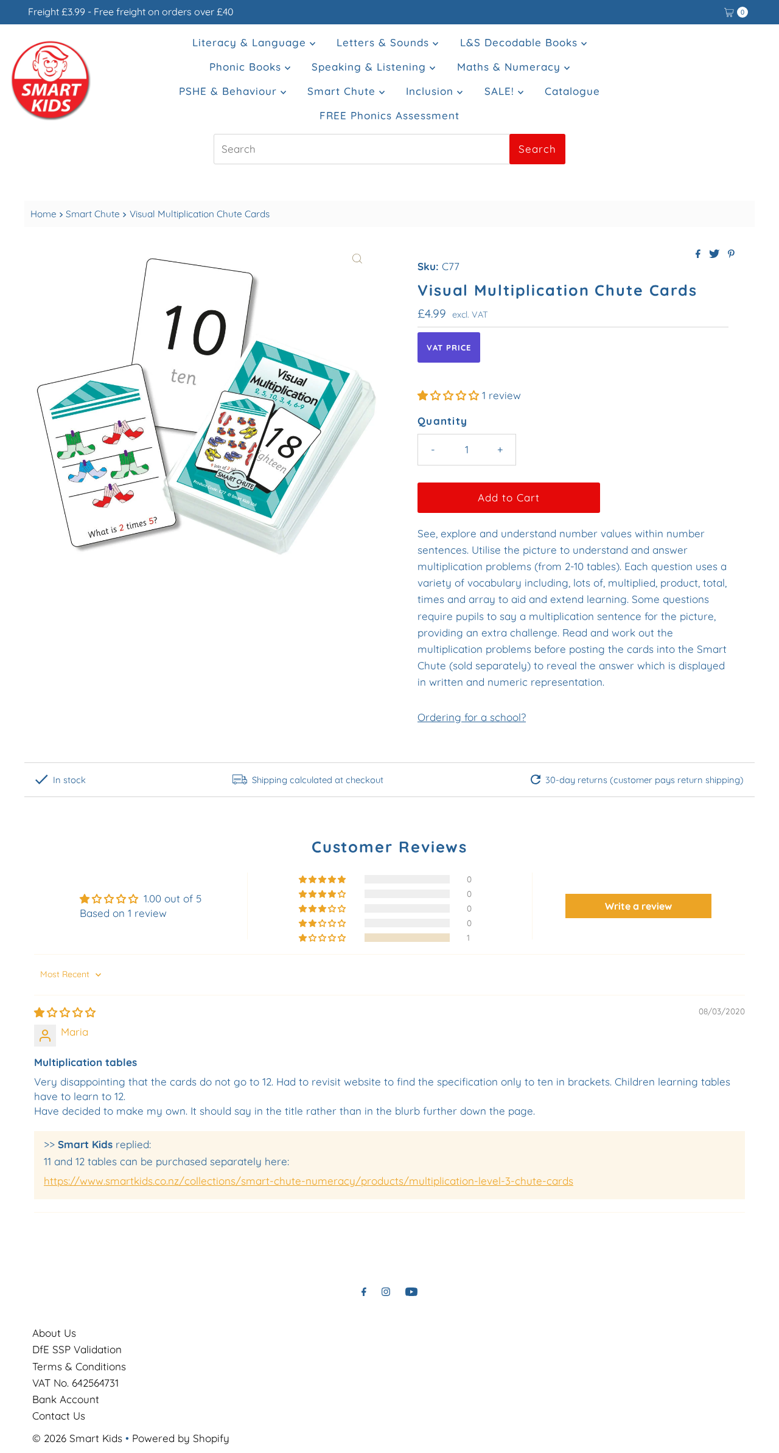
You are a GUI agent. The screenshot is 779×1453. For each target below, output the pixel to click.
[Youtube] (411, 1291)
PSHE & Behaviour (230, 91)
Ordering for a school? (471, 717)
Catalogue (572, 91)
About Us (54, 1332)
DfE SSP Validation (77, 1349)
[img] (65, 1012)
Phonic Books (247, 66)
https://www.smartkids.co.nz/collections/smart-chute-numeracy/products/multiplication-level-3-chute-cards (308, 1180)
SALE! (501, 91)
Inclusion (431, 91)
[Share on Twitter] (715, 254)
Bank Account (65, 1399)
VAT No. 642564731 (75, 1382)
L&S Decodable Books (520, 42)
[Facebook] (364, 1291)
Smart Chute (343, 91)
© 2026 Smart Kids (77, 1438)
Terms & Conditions (79, 1366)
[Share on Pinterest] (731, 254)
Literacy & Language (251, 42)
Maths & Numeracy (510, 66)
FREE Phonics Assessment (389, 115)
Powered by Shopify (180, 1438)
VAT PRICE (449, 347)
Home (43, 214)
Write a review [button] (638, 906)
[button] (449, 395)
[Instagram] (386, 1291)
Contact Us (58, 1415)
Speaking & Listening (371, 66)
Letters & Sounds (385, 42)
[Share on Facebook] (699, 254)
